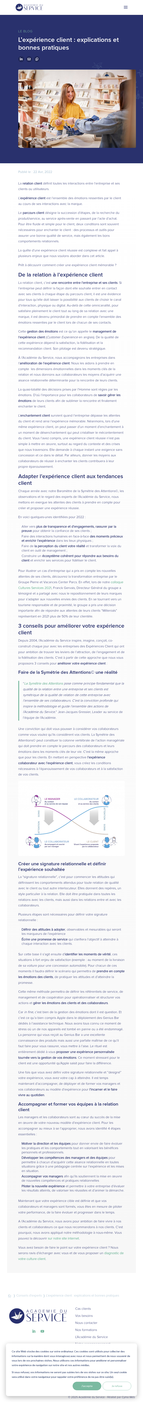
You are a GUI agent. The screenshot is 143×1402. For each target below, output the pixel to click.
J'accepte (87, 1385)
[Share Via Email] (29, 59)
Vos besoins (84, 1316)
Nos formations (86, 1330)
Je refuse (117, 1385)
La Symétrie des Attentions (43, 683)
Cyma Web (128, 1397)
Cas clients (83, 1309)
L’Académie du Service (91, 1337)
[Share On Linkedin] (21, 59)
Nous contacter (86, 1323)
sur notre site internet (63, 1238)
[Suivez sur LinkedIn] (33, 1331)
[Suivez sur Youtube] (42, 1331)
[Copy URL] (37, 59)
